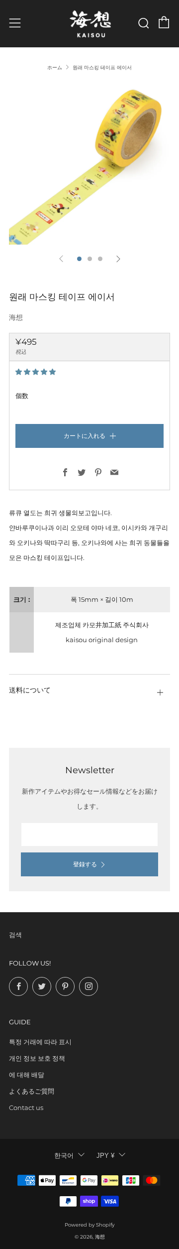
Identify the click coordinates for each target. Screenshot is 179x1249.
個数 (21, 396)
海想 (16, 317)
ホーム (54, 67)
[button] (36, 372)
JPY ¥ (105, 1155)
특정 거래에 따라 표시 (40, 1042)
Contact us (26, 1107)
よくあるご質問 (31, 1091)
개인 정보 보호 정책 (37, 1058)
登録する (85, 864)
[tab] (79, 259)
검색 (15, 935)
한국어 (64, 1155)
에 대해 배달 (26, 1075)
